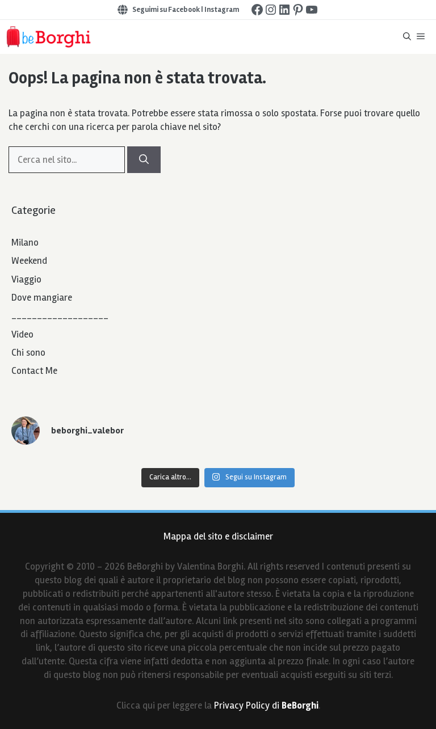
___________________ (59, 316)
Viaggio (26, 279)
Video (22, 334)
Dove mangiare (41, 298)
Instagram (221, 9)
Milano (25, 242)
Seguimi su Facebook (166, 9)
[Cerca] (144, 160)
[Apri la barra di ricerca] (407, 37)
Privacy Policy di (266, 705)
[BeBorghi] (48, 37)
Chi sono (28, 353)
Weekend (29, 261)
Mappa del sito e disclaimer (218, 536)
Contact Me (34, 371)
